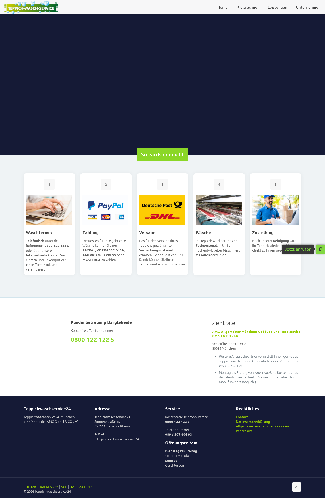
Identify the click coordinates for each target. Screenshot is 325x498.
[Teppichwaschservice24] (31, 7)
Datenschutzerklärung (253, 421)
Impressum (244, 431)
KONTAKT (31, 487)
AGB (64, 487)
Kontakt (242, 417)
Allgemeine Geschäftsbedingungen (262, 426)
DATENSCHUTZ (81, 487)
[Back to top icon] (296, 487)
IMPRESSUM (49, 487)
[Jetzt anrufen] (320, 249)
